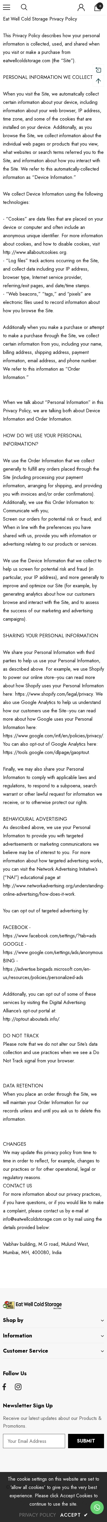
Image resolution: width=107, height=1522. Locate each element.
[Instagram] (18, 1387)
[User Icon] (81, 7)
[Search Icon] (30, 7)
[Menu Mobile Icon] (6, 7)
